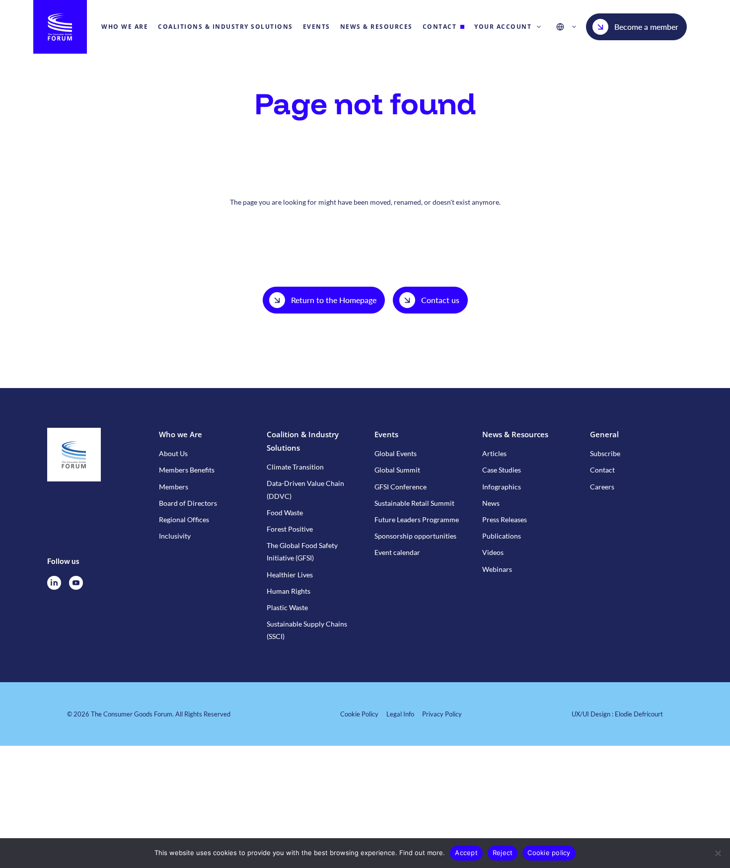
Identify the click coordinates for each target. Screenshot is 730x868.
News (491, 503)
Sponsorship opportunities (415, 536)
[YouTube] (76, 583)
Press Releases (504, 519)
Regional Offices (184, 519)
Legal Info (400, 714)
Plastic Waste (287, 607)
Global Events (395, 453)
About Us (173, 453)
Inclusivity (175, 536)
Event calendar (397, 552)
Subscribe (605, 453)
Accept (466, 853)
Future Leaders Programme (416, 519)
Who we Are (180, 434)
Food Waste (285, 512)
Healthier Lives (290, 574)
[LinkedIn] (54, 583)
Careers (602, 486)
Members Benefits (187, 470)
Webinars (497, 569)
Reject (503, 853)
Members (173, 486)
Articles (494, 453)
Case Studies (501, 470)
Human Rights (288, 591)
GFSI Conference (400, 486)
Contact (602, 470)
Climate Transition (295, 467)
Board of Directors (188, 503)
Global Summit (397, 470)
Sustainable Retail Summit (414, 503)
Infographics (501, 486)
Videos (493, 552)
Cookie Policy (359, 714)
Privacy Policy (442, 714)
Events (386, 434)
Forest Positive (290, 529)
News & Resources (515, 434)
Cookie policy (548, 853)
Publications (501, 536)
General (604, 434)
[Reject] (718, 853)
